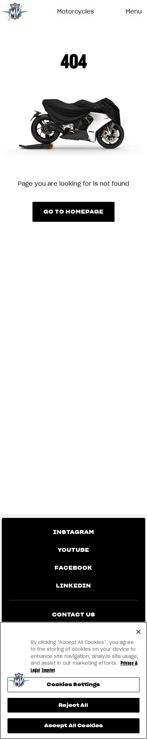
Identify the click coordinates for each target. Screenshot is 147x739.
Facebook (73, 568)
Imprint (48, 670)
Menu (134, 11)
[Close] (138, 632)
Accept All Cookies (73, 726)
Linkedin (73, 586)
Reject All (73, 705)
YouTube (73, 550)
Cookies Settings (73, 684)
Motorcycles (75, 11)
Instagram (73, 532)
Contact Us (73, 614)
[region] (73, 680)
